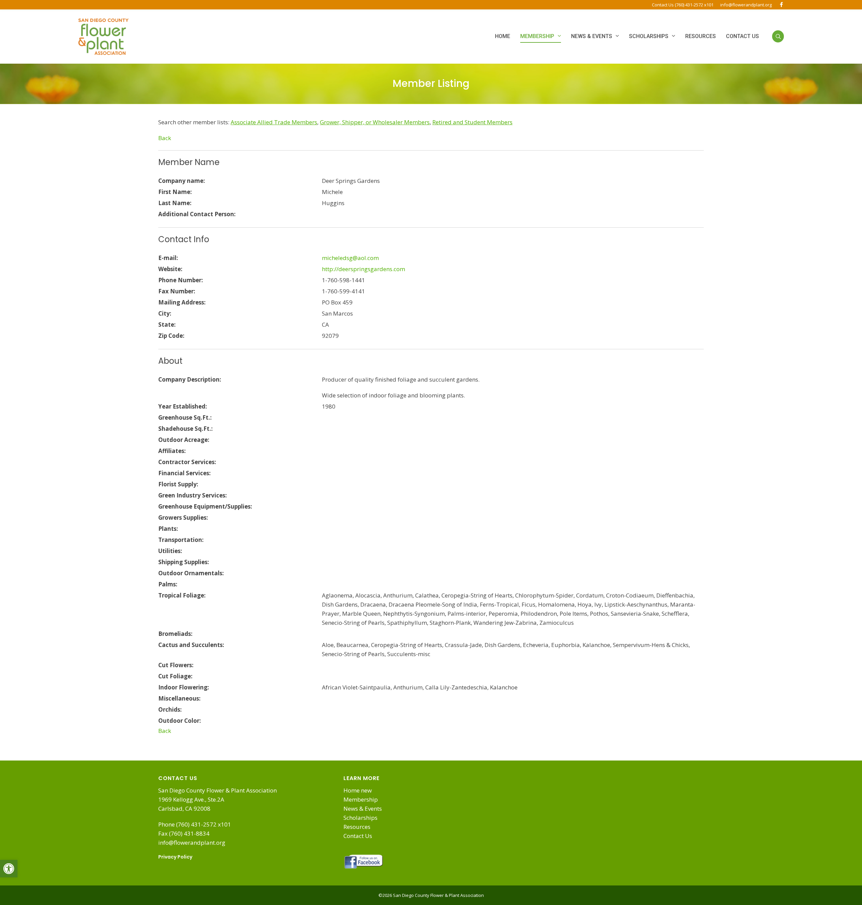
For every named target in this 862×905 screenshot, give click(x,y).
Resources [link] (356, 827)
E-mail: (168, 258)
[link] (9, 868)
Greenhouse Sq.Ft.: (185, 417)
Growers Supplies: (183, 517)
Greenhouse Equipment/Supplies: (205, 506)
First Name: (175, 192)
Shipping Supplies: (183, 562)
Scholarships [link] (360, 817)
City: (164, 313)
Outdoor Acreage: (183, 440)
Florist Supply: (178, 484)
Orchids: (170, 709)
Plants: (168, 528)
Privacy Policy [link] (175, 856)
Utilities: (170, 551)
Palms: (167, 584)
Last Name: (175, 203)
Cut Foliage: (175, 676)
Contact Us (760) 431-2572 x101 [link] (683, 5)
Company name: (181, 181)
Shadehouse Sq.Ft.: (185, 428)
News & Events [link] (362, 808)
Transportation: (181, 540)
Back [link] (164, 138)
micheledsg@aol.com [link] (350, 258)
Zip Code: (171, 336)
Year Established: (182, 406)
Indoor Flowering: (183, 687)
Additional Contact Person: (197, 214)
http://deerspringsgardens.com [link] (363, 269)
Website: (170, 269)
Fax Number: (176, 291)
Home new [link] (357, 790)
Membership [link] (360, 799)
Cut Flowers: (176, 665)
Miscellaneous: (179, 698)
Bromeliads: (175, 634)
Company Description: (189, 379)
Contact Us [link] (357, 836)
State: (167, 324)
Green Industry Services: (192, 495)
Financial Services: (184, 473)
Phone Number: (180, 280)
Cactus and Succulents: (191, 645)
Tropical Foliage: (182, 595)
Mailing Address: (182, 302)
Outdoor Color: (179, 720)
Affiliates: (172, 451)
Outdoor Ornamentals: (191, 573)
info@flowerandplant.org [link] (746, 5)
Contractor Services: (187, 462)
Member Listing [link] (431, 83)
